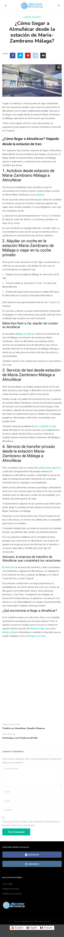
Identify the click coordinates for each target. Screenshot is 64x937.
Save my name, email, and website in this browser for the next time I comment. (31, 823)
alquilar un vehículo (25, 333)
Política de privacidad (12, 893)
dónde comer (9, 632)
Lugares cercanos (32, 17)
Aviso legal (7, 884)
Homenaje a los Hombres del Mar (20, 737)
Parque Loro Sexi (37, 636)
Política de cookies (10, 889)
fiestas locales (37, 628)
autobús (40, 194)
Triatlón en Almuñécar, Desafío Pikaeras (23, 728)
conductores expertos (49, 467)
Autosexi (9, 567)
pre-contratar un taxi (45, 426)
